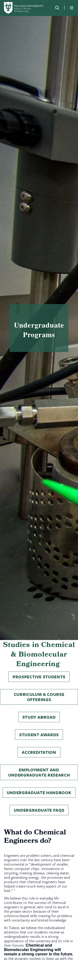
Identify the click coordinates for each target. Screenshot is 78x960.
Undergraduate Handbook (39, 793)
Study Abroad (39, 717)
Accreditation (39, 752)
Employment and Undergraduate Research (39, 772)
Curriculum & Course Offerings (39, 696)
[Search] (57, 7)
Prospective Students (39, 677)
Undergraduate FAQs (39, 810)
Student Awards (39, 735)
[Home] (24, 8)
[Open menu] (71, 7)
